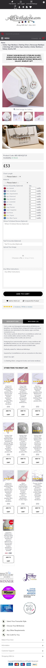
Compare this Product (32, 301)
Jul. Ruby (9, 204)
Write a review (27, 307)
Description (13, 321)
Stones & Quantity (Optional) (13, 186)
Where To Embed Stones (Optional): (15, 221)
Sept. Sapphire (11, 210)
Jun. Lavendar (10, 202)
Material (6, 179)
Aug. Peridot (10, 207)
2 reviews (16, 307)
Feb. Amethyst (11, 191)
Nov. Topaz (10, 215)
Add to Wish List (14, 301)
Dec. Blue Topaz (11, 218)
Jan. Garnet (10, 188)
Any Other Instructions (11, 269)
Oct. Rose (9, 212)
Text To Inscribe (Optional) (12, 241)
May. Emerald (10, 199)
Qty (30, 186)
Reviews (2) (33, 321)
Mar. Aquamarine (12, 193)
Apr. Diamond (11, 196)
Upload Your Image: (10, 247)
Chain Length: (8, 173)
